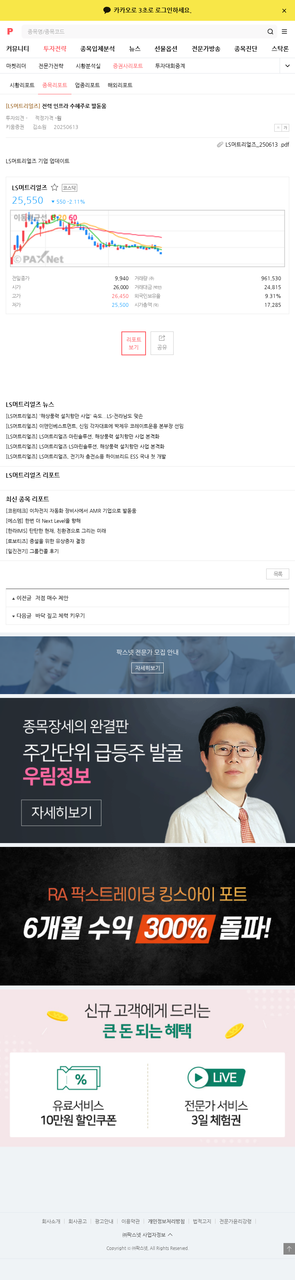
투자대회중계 (170, 66)
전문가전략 (50, 66)
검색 (270, 31)
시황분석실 (88, 66)
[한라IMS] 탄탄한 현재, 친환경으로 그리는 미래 (56, 531)
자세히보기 (147, 668)
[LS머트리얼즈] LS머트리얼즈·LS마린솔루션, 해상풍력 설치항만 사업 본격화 (85, 446)
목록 (277, 574)
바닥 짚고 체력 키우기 (60, 615)
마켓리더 (16, 66)
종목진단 (245, 48)
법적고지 (202, 1221)
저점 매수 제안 (51, 598)
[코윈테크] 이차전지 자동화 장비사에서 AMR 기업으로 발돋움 (71, 511)
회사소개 (51, 1221)
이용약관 (130, 1221)
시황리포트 (22, 85)
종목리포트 (54, 85)
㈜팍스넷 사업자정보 (144, 1234)
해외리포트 (120, 85)
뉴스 (135, 48)
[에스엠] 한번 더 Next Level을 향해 (43, 521)
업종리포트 (87, 85)
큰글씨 (285, 128)
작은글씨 (278, 128)
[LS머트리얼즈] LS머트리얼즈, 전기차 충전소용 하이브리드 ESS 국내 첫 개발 (86, 456)
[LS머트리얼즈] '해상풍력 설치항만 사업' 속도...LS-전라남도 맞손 (74, 416)
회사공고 (77, 1221)
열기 (289, 1249)
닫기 (284, 10)
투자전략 (54, 48)
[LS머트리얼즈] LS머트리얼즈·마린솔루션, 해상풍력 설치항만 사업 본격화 (82, 436)
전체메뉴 (288, 31)
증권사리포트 (128, 66)
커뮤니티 (17, 48)
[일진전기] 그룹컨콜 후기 (32, 551)
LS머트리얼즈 (29, 187)
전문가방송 (206, 48)
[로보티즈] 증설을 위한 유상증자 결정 (45, 541)
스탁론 (280, 48)
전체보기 (287, 66)
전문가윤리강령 (235, 1221)
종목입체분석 (97, 48)
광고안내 (104, 1221)
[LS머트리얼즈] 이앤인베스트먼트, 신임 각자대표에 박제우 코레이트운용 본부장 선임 (95, 426)
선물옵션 (165, 48)
